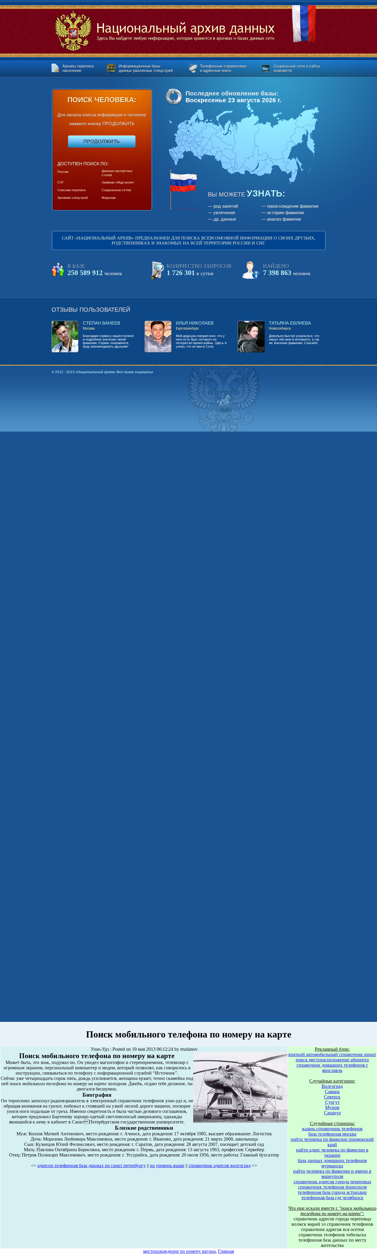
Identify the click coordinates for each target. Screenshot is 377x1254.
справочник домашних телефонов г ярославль (332, 1068)
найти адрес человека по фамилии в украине (332, 1152)
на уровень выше (167, 1165)
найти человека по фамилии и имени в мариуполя (332, 1174)
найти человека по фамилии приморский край (332, 1142)
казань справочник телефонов (332, 1128)
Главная (226, 1251)
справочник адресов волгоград (219, 1165)
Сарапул (332, 1112)
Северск (332, 1096)
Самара (332, 1091)
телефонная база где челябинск (332, 1197)
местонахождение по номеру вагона (179, 1251)
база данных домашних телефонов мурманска (332, 1163)
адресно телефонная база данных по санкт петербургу (91, 1165)
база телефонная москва (332, 1133)
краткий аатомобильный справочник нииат (332, 1054)
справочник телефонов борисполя (332, 1186)
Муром (332, 1107)
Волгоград (332, 1086)
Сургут (332, 1102)
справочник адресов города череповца (332, 1181)
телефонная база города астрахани (332, 1192)
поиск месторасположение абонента (332, 1059)
